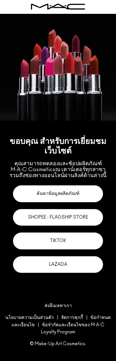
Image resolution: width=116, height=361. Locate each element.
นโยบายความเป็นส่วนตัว (29, 317)
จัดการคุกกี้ (72, 317)
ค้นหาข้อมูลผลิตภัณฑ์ (58, 193)
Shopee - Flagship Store (58, 217)
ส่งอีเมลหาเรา (58, 305)
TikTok (58, 240)
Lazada (58, 264)
